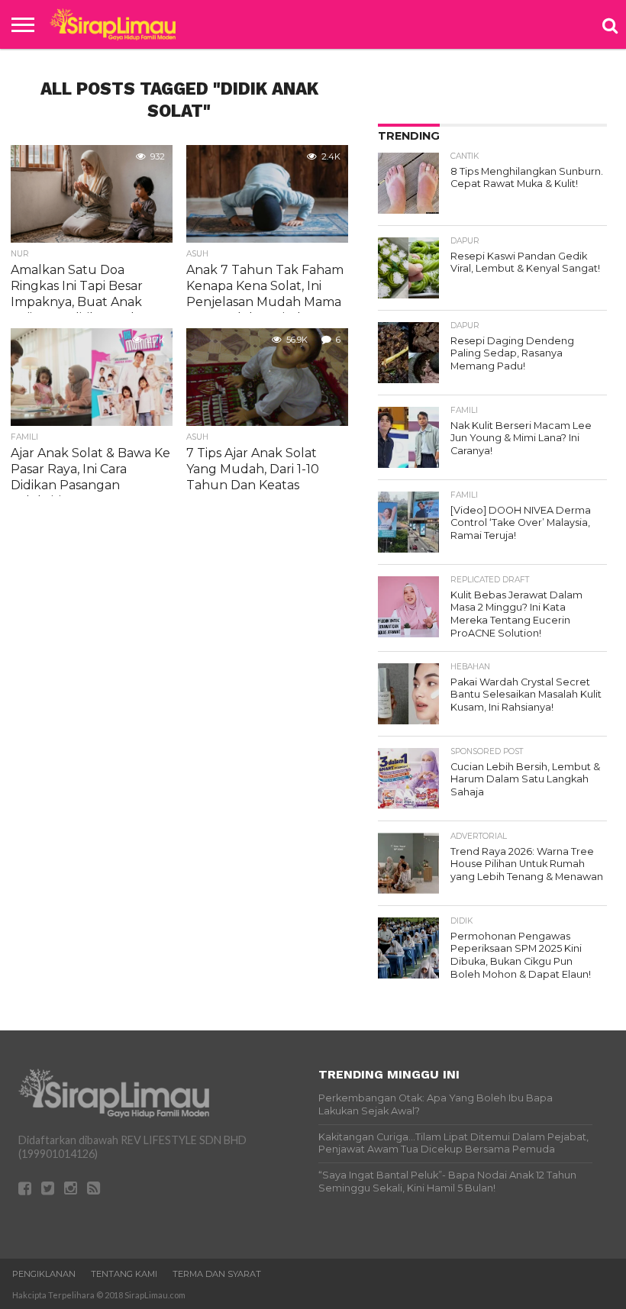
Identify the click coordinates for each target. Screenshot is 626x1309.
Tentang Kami (124, 1274)
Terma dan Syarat (217, 1274)
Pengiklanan (44, 1274)
